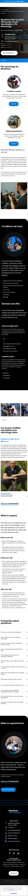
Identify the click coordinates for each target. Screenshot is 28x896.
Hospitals (6, 9)
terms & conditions (13, 881)
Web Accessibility (12, 838)
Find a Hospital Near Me (14, 830)
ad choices (5, 881)
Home (2, 9)
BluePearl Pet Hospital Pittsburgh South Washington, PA (12, 11)
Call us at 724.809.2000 (10, 504)
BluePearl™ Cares (12, 835)
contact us (13, 883)
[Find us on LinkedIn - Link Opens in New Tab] (18, 853)
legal (21, 880)
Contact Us (11, 827)
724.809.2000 (10, 34)
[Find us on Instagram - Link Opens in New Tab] (14, 853)
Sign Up (15, 873)
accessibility (21, 881)
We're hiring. (20, 1)
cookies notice (7, 880)
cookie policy (11, 889)
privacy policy (15, 880)
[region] (14, 890)
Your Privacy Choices (13, 841)
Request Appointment (8, 53)
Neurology (3, 13)
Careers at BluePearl (13, 833)
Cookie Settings (13, 893)
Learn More (14, 103)
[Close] (25, 887)
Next (25, 410)
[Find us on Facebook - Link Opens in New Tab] (9, 853)
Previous (2, 410)
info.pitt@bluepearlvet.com (12, 41)
